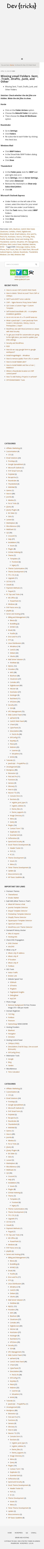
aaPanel (13, 718)
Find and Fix (12, 776)
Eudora (27, 247)
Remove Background (15, 1005)
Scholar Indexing (14, 552)
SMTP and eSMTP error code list (18, 299)
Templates (14, 559)
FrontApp (11, 461)
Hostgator (12, 1034)
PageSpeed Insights (17, 992)
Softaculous (12, 838)
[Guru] (31, 274)
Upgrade (11, 578)
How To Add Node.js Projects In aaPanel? (21, 377)
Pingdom (13, 989)
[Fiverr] (25, 274)
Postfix (2, 239)
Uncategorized (11, 767)
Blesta (12, 620)
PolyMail (11, 474)
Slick (9, 516)
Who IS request (13, 933)
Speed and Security (15, 841)
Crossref (11, 536)
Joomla (9, 497)
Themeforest (13, 894)
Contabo (12, 231)
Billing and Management (17, 617)
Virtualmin (20, 242)
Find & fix (3, 237)
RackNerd (13, 698)
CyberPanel (14, 728)
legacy (14, 565)
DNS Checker (13, 943)
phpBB (8, 611)
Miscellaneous (11, 526)
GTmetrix (13, 985)
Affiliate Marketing (13, 448)
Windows (11, 604)
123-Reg (11, 1014)
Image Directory (16, 815)
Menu (12, 819)
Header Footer (15, 848)
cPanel (18, 231)
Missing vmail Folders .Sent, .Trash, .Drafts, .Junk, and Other (19, 78)
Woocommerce (14, 874)
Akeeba (11, 500)
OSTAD (9, 581)
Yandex (10, 1065)
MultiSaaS (10, 529)
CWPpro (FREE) (13, 1043)
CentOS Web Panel (28, 229)
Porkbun (11, 966)
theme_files (16, 809)
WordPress (24, 1543)
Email (12, 234)
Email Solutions (20, 234)
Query (12, 822)
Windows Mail (19, 254)
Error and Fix (31, 234)
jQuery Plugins (11, 510)
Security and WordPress (15, 343)
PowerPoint (14, 601)
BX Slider (11, 513)
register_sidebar (17, 806)
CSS (9, 454)
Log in (31, 1543)
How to (19, 237)
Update (10, 871)
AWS (10, 229)
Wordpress (10, 770)
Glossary (11, 786)
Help (9, 539)
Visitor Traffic (13, 972)
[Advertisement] (22, 34)
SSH (31, 239)
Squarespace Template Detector (20, 920)
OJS (7, 533)
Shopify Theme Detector (17, 917)
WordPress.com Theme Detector (20, 927)
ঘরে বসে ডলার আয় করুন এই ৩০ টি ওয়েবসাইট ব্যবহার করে (21, 317)
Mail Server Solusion (15, 659)
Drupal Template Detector (17, 911)
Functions (11, 780)
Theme (10, 555)
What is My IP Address (16, 953)
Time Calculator (14, 1072)
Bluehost (16, 229)
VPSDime (3, 244)
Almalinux (13, 646)
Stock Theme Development (18, 845)
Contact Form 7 (15, 828)
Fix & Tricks (12, 503)
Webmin (32, 244)
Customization (11, 451)
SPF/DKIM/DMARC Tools (15, 380)
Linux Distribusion (14, 643)
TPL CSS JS (12, 575)
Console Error (15, 796)
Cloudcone (4, 231)
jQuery (8, 507)
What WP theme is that (16, 904)
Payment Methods (13, 588)
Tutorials (9, 760)
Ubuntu (12, 656)
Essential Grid (15, 835)
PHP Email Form (14, 471)
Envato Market (13, 898)
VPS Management (31, 242)
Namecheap (12, 1024)
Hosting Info (12, 937)
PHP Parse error (12, 607)
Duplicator (13, 832)
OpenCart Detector (15, 924)
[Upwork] (13, 274)
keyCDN (13, 998)
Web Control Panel (14, 244)
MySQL (10, 666)
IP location (12, 959)
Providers (11, 669)
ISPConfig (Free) (14, 1052)
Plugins (10, 549)
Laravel (9, 520)
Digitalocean (26, 231)
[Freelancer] (19, 274)
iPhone (2, 249)
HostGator (11, 237)
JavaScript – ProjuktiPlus (17, 763)
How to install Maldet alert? (16, 362)
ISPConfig (26, 237)
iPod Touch (10, 249)
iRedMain (13, 663)
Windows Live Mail (7, 254)
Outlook (16, 252)
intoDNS (11, 946)
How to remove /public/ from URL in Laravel (22, 359)
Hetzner (13, 689)
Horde (33, 247)
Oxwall (8, 585)
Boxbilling (13, 624)
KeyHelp (13, 741)
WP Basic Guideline (15, 877)
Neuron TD (12, 793)
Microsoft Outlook (15, 468)
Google (10, 1059)
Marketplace (10, 523)
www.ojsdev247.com (22, 279)
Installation (12, 542)
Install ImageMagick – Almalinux (18, 355)
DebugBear (14, 995)
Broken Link (12, 976)
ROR (8, 346)
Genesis (11, 783)
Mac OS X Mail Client (22, 249)
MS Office (11, 598)
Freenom (11, 1020)
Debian (12, 653)
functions (13, 799)
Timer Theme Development (18, 867)
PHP (11, 851)
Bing (9, 1062)
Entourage (20, 247)
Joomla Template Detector (18, 907)
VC (11, 854)
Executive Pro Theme (25, 1541)
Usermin (13, 242)
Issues (12, 546)
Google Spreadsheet (15, 464)
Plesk (33, 237)
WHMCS (13, 627)
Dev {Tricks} (22, 5)
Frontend (15, 562)
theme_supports (18, 812)
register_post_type (18, 802)
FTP (9, 640)
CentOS (12, 650)
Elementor (12, 773)
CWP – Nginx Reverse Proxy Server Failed (21, 302)
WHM (2, 247)
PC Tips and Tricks (13, 594)
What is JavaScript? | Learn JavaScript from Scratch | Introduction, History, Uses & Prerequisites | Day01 (22, 323)
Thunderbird (4, 242)
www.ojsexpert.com (22, 277)
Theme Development (16, 571)
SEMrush (13, 982)
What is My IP (13, 956)
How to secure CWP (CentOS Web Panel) (21, 290)
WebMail (25, 244)
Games (9, 490)
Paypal (10, 591)
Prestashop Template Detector (19, 914)
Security (11, 705)
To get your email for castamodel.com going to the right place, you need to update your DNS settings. (22, 337)
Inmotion (11, 1037)
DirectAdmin (4, 234)
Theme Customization (16, 568)
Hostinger (13, 695)
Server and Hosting (22, 239)
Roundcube (10, 239)
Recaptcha (12, 477)
